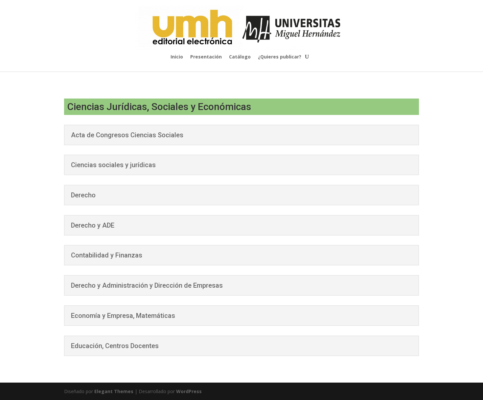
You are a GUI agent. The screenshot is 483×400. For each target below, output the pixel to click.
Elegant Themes (113, 391)
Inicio (177, 57)
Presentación (206, 57)
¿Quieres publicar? (279, 57)
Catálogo (240, 57)
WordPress (189, 391)
